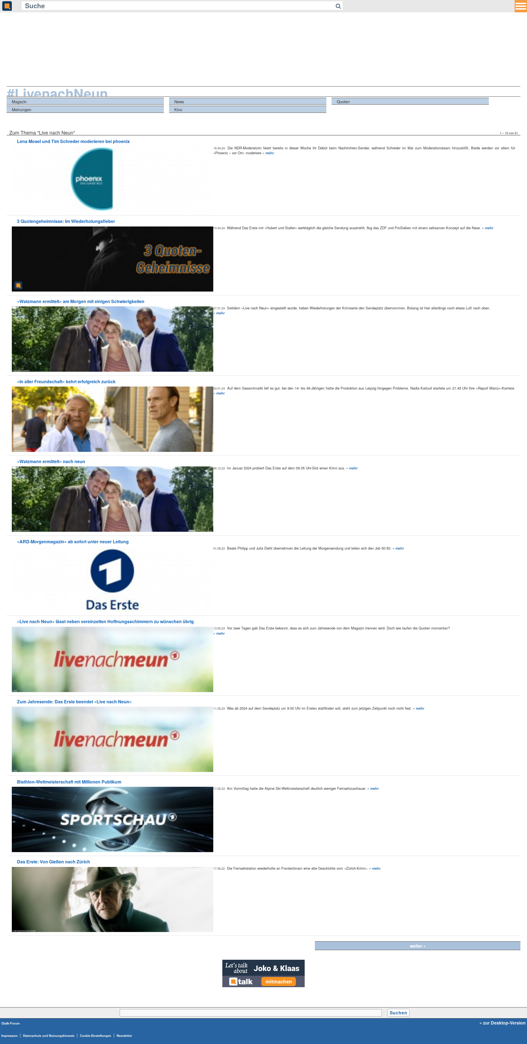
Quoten (343, 101)
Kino (178, 109)
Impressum (9, 1035)
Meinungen (21, 109)
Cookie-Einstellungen (95, 1035)
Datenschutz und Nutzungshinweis (48, 1035)
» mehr (268, 152)
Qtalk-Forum (10, 1023)
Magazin (19, 101)
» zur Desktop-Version (503, 1023)
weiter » (418, 946)
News (179, 101)
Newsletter (124, 1035)
